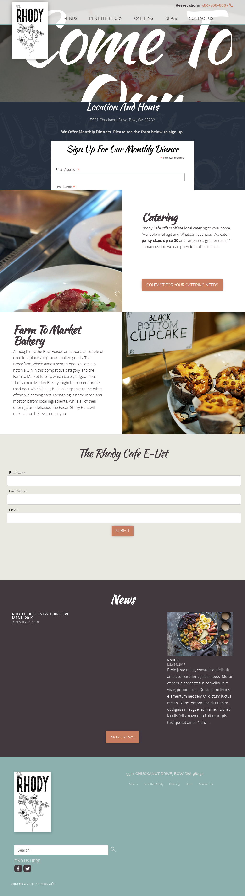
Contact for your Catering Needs (182, 285)
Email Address (68, 169)
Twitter (27, 868)
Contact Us (206, 784)
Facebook (18, 868)
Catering (143, 18)
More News (122, 737)
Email (13, 510)
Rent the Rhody (105, 18)
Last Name (17, 491)
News (171, 18)
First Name (66, 186)
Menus (70, 18)
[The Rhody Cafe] (30, 13)
